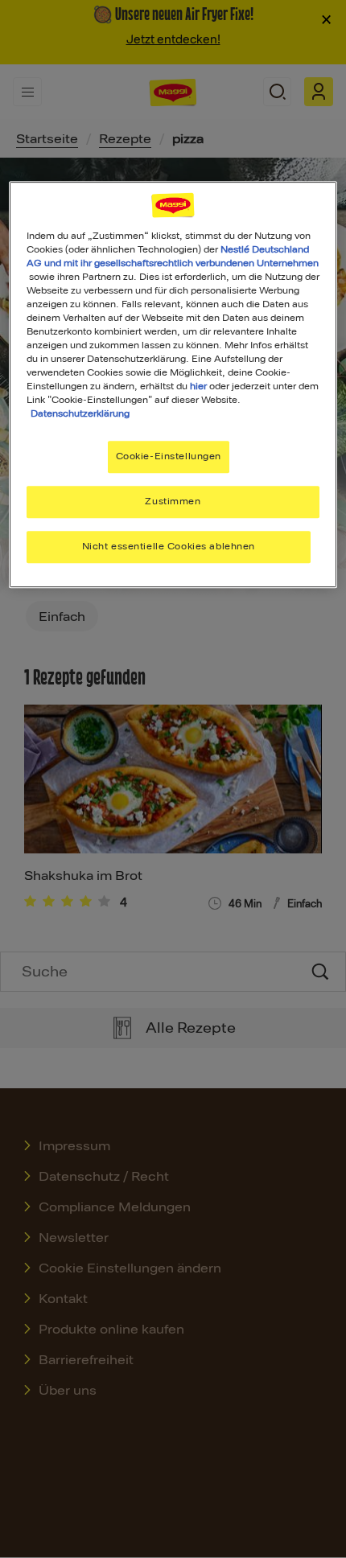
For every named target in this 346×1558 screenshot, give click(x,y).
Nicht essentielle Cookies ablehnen (168, 546)
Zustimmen (172, 501)
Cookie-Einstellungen (168, 456)
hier (198, 386)
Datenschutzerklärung (80, 413)
